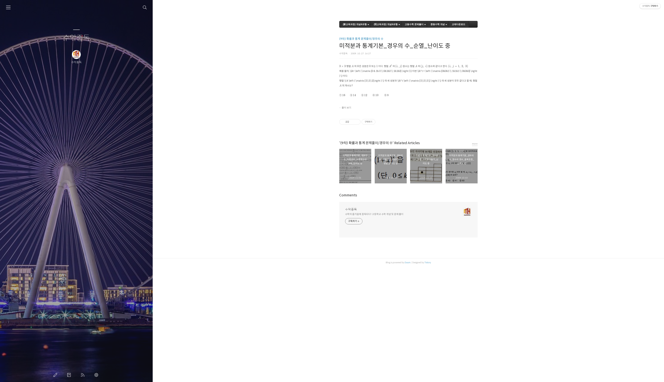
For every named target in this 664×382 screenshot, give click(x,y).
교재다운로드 (458, 24)
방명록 (70, 374)
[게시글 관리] (356, 121)
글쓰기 (56, 374)
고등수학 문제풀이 (414, 24)
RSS (83, 374)
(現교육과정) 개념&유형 (386, 24)
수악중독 (76, 38)
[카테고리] (8, 7)
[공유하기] (352, 121)
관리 (97, 374)
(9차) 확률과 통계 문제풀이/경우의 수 (361, 39)
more (475, 143)
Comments (348, 195)
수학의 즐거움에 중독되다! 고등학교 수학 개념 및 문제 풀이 (374, 214)
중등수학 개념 (438, 24)
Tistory (428, 262)
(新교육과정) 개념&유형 (355, 24)
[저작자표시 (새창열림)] (377, 121)
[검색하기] (145, 8)
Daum (408, 262)
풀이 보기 (346, 107)
